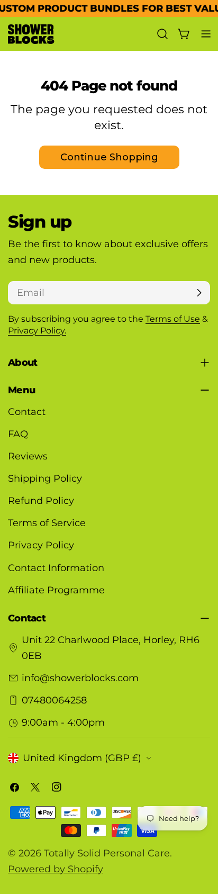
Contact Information (56, 568)
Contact (27, 412)
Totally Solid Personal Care (107, 853)
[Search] (162, 33)
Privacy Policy (41, 545)
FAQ (18, 434)
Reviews (28, 456)
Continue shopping (109, 157)
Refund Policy (41, 501)
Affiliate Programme (56, 590)
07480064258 (54, 700)
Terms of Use (173, 318)
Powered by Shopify (55, 869)
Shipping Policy (45, 478)
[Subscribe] (199, 293)
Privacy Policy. (37, 330)
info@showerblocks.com (80, 678)
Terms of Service (47, 523)
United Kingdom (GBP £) (82, 758)
